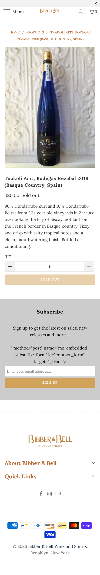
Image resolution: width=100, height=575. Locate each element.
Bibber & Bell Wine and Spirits (57, 546)
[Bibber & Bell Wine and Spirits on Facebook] (41, 494)
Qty (8, 256)
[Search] (82, 12)
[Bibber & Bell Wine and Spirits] (50, 11)
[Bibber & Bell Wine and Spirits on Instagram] (49, 494)
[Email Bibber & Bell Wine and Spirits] (58, 494)
